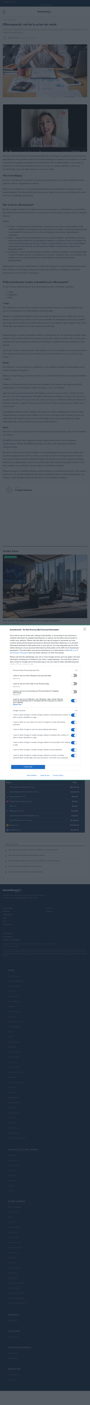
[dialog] (45, 702)
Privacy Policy (58, 775)
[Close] (85, 630)
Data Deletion (32, 775)
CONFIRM (28, 767)
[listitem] (45, 670)
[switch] (74, 675)
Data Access (45, 775)
